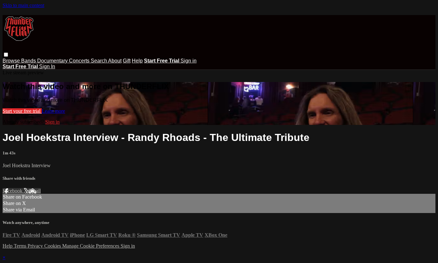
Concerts (80, 60)
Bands (29, 60)
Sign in (189, 60)
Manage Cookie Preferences (91, 246)
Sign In (47, 66)
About (115, 60)
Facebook (13, 190)
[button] (6, 55)
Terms (21, 246)
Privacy (36, 246)
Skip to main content (23, 5)
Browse (12, 60)
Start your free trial (22, 111)
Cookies (53, 246)
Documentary (53, 60)
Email (35, 190)
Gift (127, 60)
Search (99, 60)
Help (137, 60)
